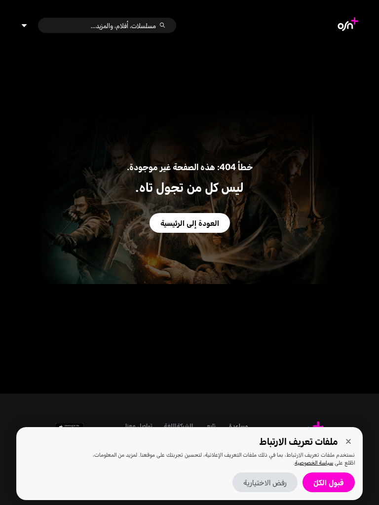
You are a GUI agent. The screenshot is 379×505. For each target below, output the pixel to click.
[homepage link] (348, 25)
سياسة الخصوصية (314, 462)
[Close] (348, 441)
